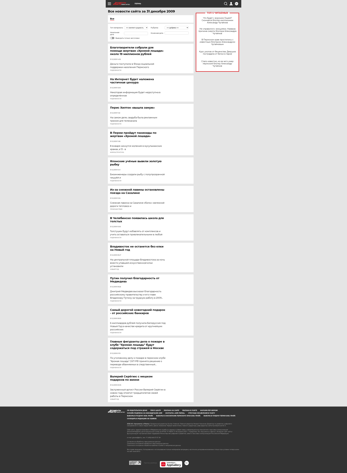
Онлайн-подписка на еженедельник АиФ (144, 413)
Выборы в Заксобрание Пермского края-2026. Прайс (178, 416)
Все (112, 18)
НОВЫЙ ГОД (114, 269)
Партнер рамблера (150, 463)
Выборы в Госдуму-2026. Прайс (140, 416)
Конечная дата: (157, 33)
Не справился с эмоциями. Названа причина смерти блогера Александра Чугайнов (217, 31)
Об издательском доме (137, 410)
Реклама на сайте (171, 410)
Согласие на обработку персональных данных (143, 442)
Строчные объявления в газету (201, 413)
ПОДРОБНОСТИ (115, 70)
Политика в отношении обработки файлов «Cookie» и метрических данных (154, 445)
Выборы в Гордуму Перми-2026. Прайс (219, 416)
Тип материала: (116, 28)
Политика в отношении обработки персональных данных (147, 443)
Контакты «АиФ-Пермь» (175, 413)
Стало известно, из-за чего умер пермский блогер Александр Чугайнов (217, 63)
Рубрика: (154, 28)
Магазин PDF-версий (209, 410)
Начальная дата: (114, 33)
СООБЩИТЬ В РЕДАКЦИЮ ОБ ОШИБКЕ (142, 419)
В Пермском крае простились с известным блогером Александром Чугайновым (217, 42)
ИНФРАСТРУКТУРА (117, 152)
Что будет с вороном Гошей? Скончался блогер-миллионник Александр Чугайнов (217, 20)
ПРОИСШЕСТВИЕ (116, 209)
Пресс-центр (155, 410)
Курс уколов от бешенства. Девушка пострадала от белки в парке (217, 52)
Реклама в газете (189, 410)
